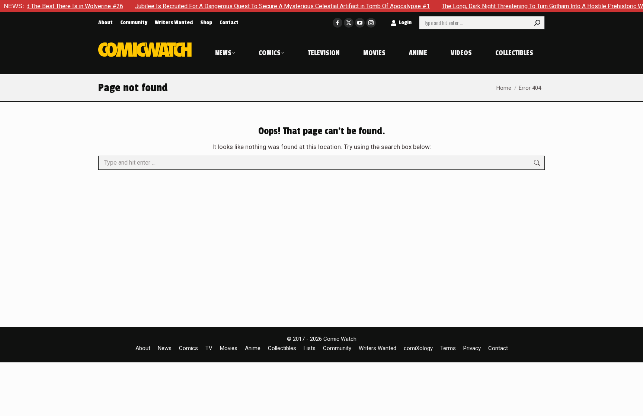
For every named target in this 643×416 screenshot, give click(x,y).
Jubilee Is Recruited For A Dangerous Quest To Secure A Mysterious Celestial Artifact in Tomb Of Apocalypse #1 (272, 6)
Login (405, 22)
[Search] (537, 22)
